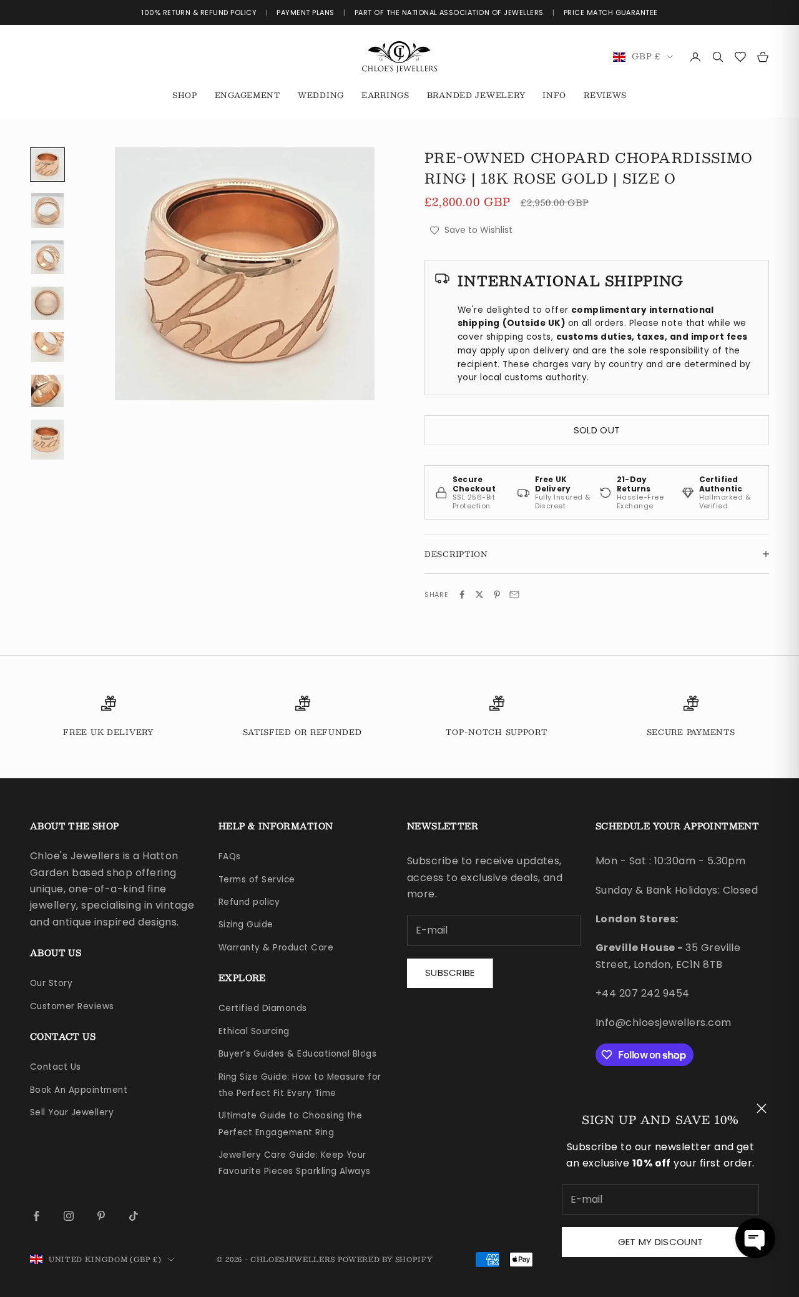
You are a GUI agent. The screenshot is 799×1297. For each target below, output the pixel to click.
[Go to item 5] (47, 347)
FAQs (229, 856)
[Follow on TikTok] (133, 1216)
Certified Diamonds (262, 1008)
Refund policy (249, 902)
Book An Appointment (78, 1090)
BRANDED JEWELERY (476, 95)
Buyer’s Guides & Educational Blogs (297, 1054)
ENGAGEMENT (247, 95)
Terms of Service (256, 879)
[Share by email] (514, 594)
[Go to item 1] (47, 164)
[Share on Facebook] (462, 594)
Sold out (597, 429)
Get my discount (660, 1241)
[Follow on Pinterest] (101, 1216)
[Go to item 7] (47, 439)
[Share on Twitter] (479, 594)
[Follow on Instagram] (68, 1216)
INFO (554, 95)
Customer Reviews (72, 1006)
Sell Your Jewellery (72, 1112)
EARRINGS (385, 95)
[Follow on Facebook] (36, 1216)
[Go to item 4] (47, 303)
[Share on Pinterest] (497, 594)
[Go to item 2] (47, 210)
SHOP (184, 95)
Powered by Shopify (385, 1259)
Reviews (605, 95)
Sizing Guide (245, 924)
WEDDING (321, 95)
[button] (755, 1238)
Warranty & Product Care (275, 948)
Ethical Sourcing (254, 1031)
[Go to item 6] (47, 390)
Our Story (51, 983)
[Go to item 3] (47, 257)
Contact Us (55, 1067)
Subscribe (450, 972)
